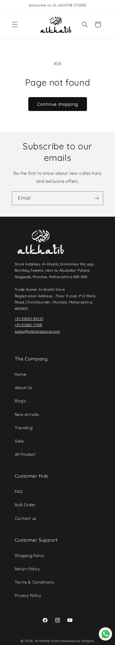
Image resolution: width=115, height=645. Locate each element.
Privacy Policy (28, 595)
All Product (25, 454)
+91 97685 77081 (28, 325)
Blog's (20, 401)
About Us (23, 387)
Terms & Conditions (34, 582)
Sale (19, 441)
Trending (24, 427)
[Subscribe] (96, 198)
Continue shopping (57, 104)
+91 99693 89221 (29, 318)
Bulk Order (25, 504)
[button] (14, 24)
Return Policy (27, 568)
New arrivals (27, 414)
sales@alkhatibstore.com (37, 331)
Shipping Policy (30, 555)
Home (20, 374)
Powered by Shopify (78, 641)
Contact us (25, 518)
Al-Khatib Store (47, 641)
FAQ (19, 491)
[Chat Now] (105, 634)
